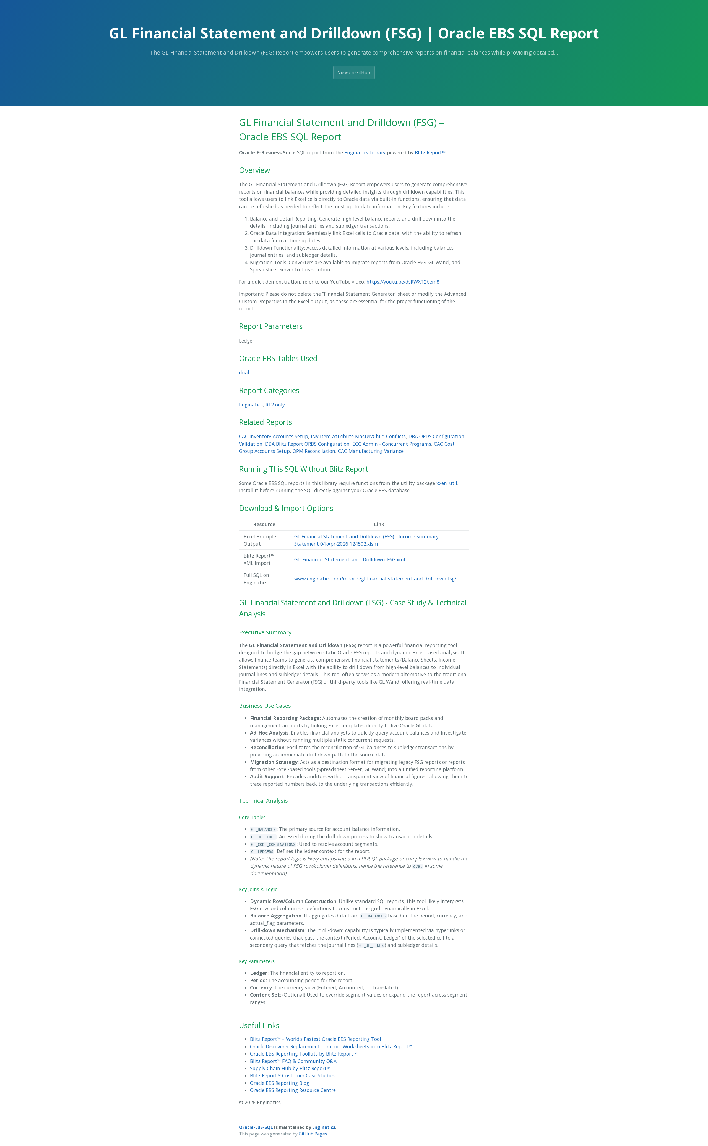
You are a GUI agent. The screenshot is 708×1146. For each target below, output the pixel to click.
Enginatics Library (365, 152)
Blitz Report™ (430, 152)
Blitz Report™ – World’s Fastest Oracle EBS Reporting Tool (315, 1039)
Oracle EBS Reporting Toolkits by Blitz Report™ (303, 1053)
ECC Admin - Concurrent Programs (391, 443)
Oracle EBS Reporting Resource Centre (293, 1090)
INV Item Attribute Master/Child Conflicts (358, 436)
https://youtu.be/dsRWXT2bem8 (402, 281)
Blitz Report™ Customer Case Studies (292, 1075)
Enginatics (251, 404)
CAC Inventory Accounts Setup (273, 436)
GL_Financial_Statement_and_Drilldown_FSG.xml (349, 559)
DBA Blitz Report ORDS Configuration (307, 443)
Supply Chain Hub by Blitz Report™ (290, 1068)
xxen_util (446, 483)
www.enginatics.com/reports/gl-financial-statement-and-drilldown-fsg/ (375, 578)
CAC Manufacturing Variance (371, 451)
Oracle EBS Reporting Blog (279, 1083)
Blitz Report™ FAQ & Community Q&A (293, 1061)
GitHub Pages (313, 1134)
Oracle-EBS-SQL (256, 1127)
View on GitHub (354, 72)
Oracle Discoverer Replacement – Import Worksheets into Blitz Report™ (331, 1046)
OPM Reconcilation (314, 451)
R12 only (275, 404)
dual (244, 372)
